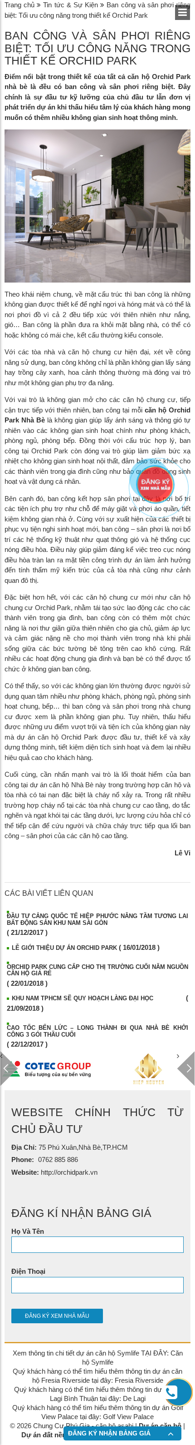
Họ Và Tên (27, 1231)
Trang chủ (19, 5)
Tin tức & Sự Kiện (70, 5)
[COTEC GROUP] (46, 1069)
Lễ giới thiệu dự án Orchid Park (64, 947)
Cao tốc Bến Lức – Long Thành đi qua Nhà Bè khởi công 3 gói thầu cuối (97, 1031)
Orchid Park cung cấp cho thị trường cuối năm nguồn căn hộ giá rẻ (97, 970)
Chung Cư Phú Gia (61, 1426)
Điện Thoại (28, 1271)
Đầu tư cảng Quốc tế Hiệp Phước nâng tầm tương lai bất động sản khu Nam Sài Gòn (97, 919)
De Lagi (134, 1398)
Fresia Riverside (139, 1380)
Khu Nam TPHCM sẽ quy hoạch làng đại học (82, 998)
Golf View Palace (128, 1416)
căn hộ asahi (114, 1426)
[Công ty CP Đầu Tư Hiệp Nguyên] (148, 1069)
